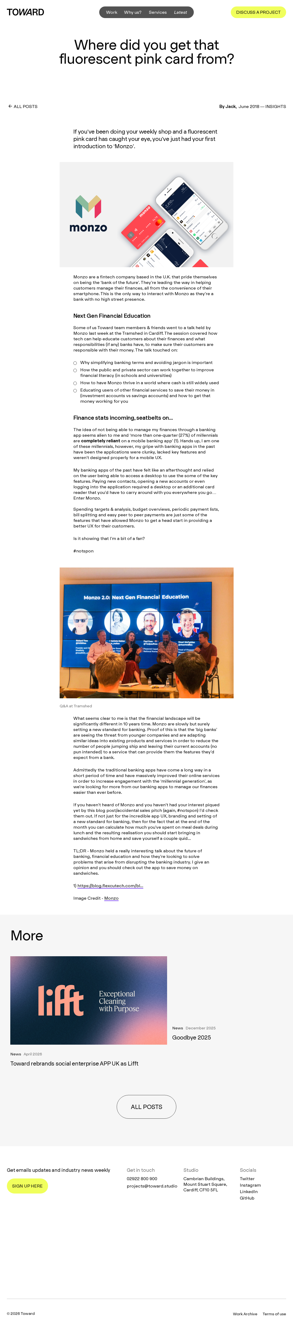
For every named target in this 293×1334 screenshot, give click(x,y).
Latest (180, 12)
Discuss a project (258, 12)
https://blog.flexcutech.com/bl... (110, 885)
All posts (146, 1107)
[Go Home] (25, 12)
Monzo (111, 898)
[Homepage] (146, 1250)
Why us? (133, 12)
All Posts (26, 106)
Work (111, 12)
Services (158, 12)
